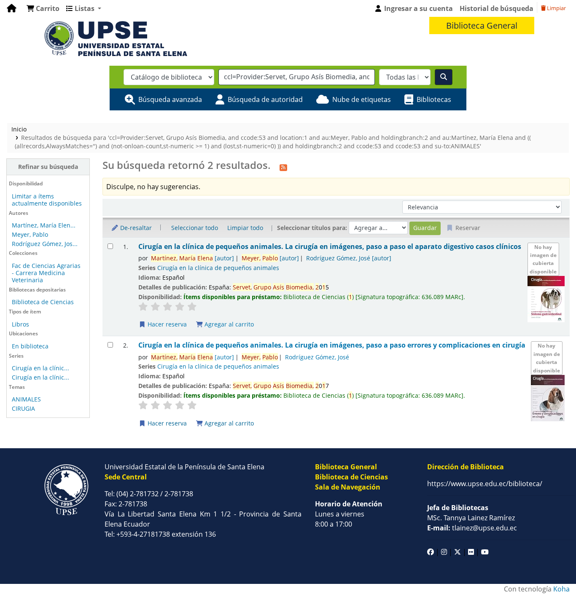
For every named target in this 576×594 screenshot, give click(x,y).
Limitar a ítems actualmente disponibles (47, 199)
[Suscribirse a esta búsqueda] (283, 166)
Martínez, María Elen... (43, 225)
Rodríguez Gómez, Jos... (45, 244)
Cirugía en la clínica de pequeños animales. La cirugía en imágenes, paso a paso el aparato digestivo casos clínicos (329, 247)
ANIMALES (26, 399)
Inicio (19, 129)
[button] (43, 8)
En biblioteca (30, 346)
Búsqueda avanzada (170, 99)
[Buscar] (443, 77)
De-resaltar (135, 228)
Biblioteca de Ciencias (43, 302)
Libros (20, 324)
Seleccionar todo (194, 228)
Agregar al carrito (228, 324)
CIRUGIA (23, 408)
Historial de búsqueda (496, 8)
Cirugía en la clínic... (40, 368)
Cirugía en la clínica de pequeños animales (218, 268)
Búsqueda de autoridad (265, 99)
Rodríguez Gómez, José (348, 258)
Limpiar (556, 8)
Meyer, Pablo (30, 234)
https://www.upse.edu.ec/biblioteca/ (484, 483)
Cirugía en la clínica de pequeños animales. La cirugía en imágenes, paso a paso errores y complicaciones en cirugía (331, 345)
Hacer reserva (166, 324)
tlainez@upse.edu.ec (472, 527)
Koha (561, 589)
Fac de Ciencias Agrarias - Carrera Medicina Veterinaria (46, 273)
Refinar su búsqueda (48, 167)
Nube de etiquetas (361, 99)
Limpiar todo (245, 228)
